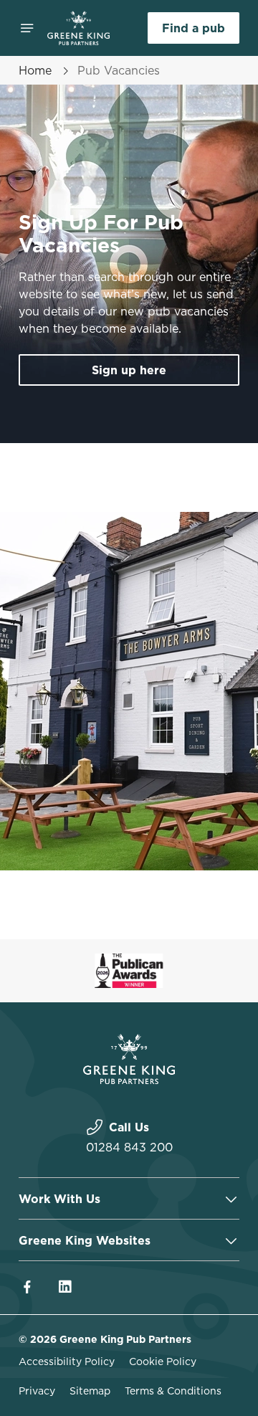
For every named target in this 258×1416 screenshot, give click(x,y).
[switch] (221, 727)
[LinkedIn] (64, 1287)
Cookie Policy (162, 1361)
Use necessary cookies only (129, 967)
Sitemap (90, 1391)
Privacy (37, 1391)
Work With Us (59, 1199)
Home (35, 70)
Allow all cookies (129, 920)
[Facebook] (27, 1287)
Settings (193, 875)
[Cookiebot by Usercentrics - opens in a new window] (182, 436)
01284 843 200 (129, 1147)
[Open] (27, 28)
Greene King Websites (84, 1240)
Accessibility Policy (67, 1361)
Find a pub (193, 28)
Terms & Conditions (173, 1391)
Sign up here (129, 370)
